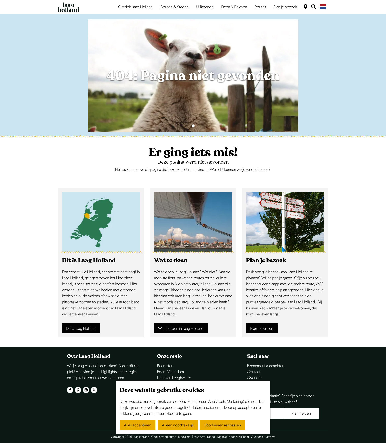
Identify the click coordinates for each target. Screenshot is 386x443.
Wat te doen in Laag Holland (181, 328)
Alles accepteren (137, 425)
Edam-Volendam (170, 371)
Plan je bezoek (262, 328)
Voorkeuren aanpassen (222, 425)
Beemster (164, 365)
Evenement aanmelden (265, 365)
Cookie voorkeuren (163, 437)
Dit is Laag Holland (81, 328)
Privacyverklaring (204, 437)
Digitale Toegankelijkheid (233, 437)
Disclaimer (184, 437)
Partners (270, 437)
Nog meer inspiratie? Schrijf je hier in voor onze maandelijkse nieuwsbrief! (280, 399)
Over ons (254, 377)
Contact (253, 371)
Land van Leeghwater (174, 377)
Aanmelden (301, 413)
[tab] (193, 125)
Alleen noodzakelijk (178, 425)
